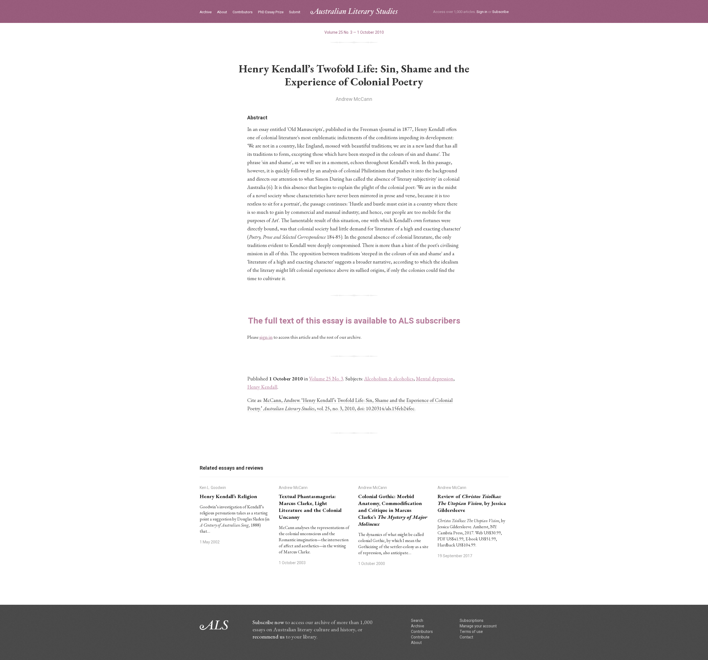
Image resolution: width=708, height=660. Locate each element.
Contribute (420, 637)
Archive (206, 12)
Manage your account (478, 626)
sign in (266, 337)
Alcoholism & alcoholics (388, 378)
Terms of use (471, 632)
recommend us (269, 636)
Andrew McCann (354, 99)
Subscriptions (471, 621)
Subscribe (500, 11)
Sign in (482, 11)
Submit (294, 12)
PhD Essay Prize (270, 12)
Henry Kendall (262, 387)
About (222, 12)
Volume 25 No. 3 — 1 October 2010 (354, 32)
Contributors (243, 12)
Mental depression (434, 378)
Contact (466, 637)
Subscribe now (268, 622)
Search (417, 621)
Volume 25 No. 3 (326, 378)
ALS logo (354, 12)
